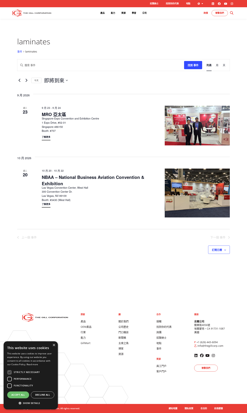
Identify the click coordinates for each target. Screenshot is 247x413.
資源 (121, 354)
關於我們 (123, 321)
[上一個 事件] (19, 80)
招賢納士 (154, 3)
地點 (188, 3)
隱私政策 (189, 408)
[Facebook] (219, 3)
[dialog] (31, 375)
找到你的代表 (172, 3)
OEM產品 (86, 326)
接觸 (158, 321)
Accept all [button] (18, 394)
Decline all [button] (42, 394)
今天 (36, 80)
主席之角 (123, 343)
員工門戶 (161, 366)
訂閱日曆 (217, 249)
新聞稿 (122, 337)
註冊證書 (218, 408)
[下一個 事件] (26, 80)
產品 (83, 321)
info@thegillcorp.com (210, 345)
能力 (83, 337)
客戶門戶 (161, 371)
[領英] (213, 3)
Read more (32, 364)
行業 (83, 332)
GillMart (85, 343)
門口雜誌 (123, 332)
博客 (121, 348)
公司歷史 (123, 326)
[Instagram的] (232, 3)
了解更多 (46, 137)
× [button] (53, 345)
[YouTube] (225, 3)
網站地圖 (173, 408)
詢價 (158, 332)
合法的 (204, 408)
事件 (19, 51)
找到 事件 (193, 65)
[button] (232, 13)
